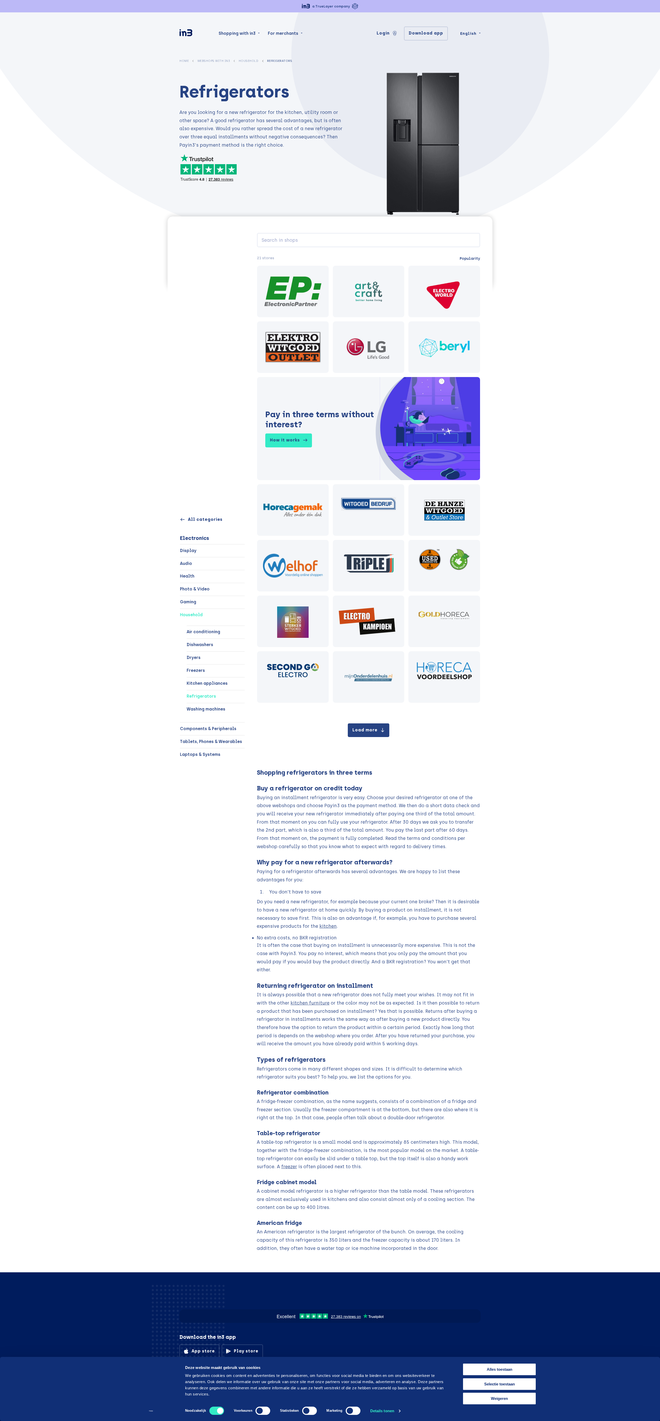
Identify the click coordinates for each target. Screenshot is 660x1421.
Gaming (188, 601)
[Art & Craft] (369, 291)
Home (184, 61)
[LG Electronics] (369, 347)
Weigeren (499, 1398)
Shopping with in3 (237, 33)
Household (249, 61)
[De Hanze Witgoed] (444, 510)
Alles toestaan (499, 1369)
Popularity (470, 258)
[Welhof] (293, 565)
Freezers (196, 670)
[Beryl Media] (444, 347)
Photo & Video (195, 589)
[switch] (262, 1411)
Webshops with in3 (213, 61)
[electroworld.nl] (444, 291)
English (468, 33)
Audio (186, 563)
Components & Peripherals (208, 728)
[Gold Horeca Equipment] (444, 621)
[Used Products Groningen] (444, 565)
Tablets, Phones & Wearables (211, 741)
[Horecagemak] (293, 510)
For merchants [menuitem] (283, 33)
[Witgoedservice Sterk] (293, 621)
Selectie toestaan (499, 1384)
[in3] (194, 33)
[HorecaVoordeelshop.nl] (444, 677)
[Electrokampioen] (369, 621)
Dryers (194, 657)
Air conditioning (203, 631)
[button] (330, 6)
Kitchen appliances (207, 683)
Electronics (194, 538)
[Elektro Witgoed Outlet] (293, 347)
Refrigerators (201, 696)
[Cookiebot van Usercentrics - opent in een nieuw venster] (151, 1411)
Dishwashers (200, 644)
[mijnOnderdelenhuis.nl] (369, 677)
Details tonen (382, 1411)
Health (187, 576)
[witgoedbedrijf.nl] (369, 510)
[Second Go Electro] (293, 677)
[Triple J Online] (369, 565)
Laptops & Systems (200, 754)
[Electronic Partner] (293, 291)
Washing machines (206, 709)
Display (188, 550)
